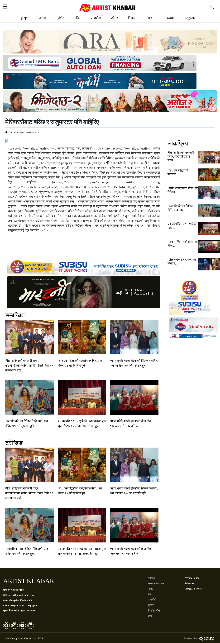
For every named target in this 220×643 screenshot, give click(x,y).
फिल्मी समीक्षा (154, 610)
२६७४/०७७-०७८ (27, 610)
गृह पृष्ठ (24, 18)
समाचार (43, 18)
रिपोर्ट (131, 18)
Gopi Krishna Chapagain (24, 605)
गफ (149, 594)
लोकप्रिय (177, 143)
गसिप (77, 18)
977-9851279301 (16, 590)
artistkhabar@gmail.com (21, 595)
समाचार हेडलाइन (156, 583)
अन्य (150, 18)
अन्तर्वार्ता (96, 18)
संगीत (61, 18)
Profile (169, 18)
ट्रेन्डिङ (14, 443)
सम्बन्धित (15, 315)
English (190, 18)
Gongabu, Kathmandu (20, 600)
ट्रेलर (114, 18)
